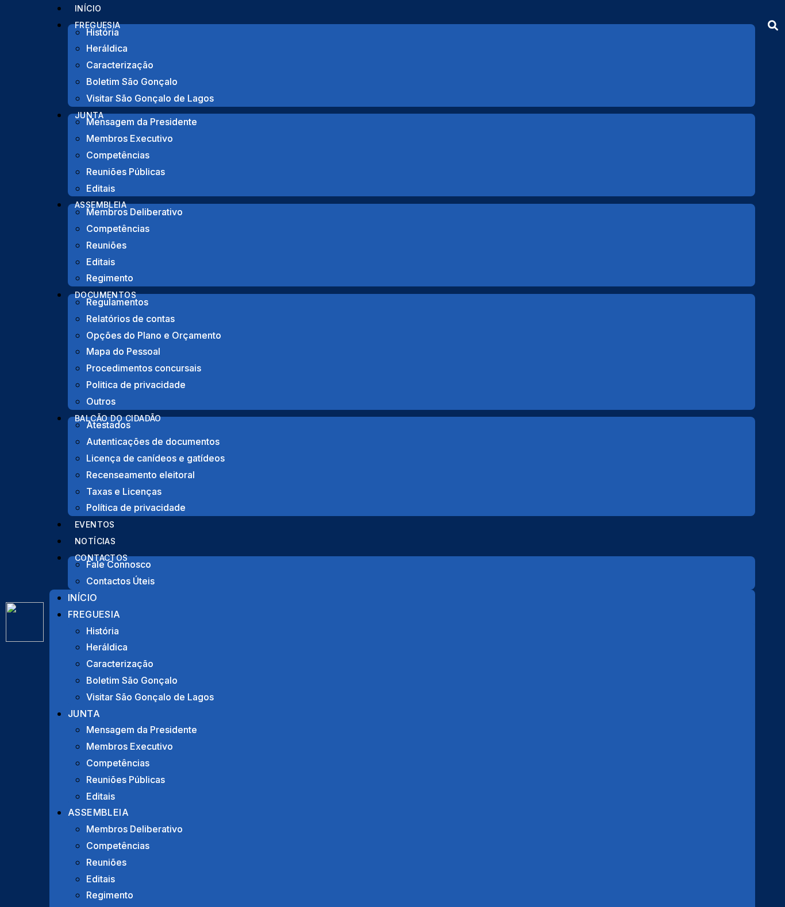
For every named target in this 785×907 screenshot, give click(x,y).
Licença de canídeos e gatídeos (155, 458)
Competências (117, 155)
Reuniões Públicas (125, 171)
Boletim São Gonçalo (132, 81)
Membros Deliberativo (134, 212)
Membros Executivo (129, 138)
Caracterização (119, 65)
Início (82, 597)
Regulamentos (117, 302)
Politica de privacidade (136, 384)
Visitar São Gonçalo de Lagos (150, 98)
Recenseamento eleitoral (140, 474)
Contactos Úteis (120, 581)
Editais (100, 262)
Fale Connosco (118, 564)
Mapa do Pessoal (123, 351)
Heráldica (107, 48)
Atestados (108, 425)
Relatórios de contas (130, 318)
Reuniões (106, 245)
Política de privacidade (136, 507)
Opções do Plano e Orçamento (153, 335)
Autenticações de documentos (153, 441)
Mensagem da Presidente (141, 121)
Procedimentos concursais (143, 368)
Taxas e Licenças (123, 491)
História (102, 32)
